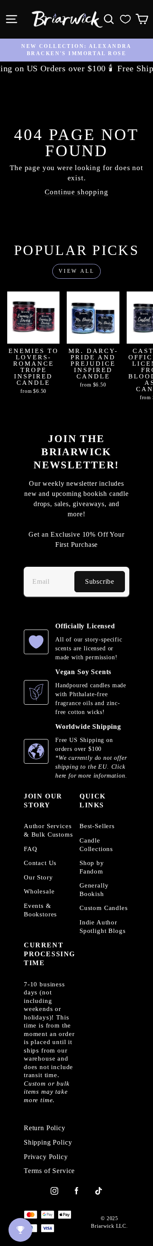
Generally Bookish (93, 889)
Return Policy (44, 1128)
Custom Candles (103, 907)
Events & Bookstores (40, 910)
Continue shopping (76, 192)
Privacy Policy (46, 1157)
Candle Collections (96, 844)
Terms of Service (49, 1171)
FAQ (30, 849)
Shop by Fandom (91, 867)
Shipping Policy (48, 1142)
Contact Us (40, 863)
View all (77, 271)
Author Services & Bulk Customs (48, 830)
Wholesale (39, 891)
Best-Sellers (97, 826)
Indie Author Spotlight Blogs (102, 926)
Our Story (38, 877)
